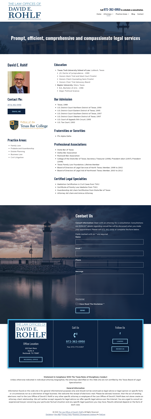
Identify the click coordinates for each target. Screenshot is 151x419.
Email (79, 248)
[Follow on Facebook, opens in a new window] (120, 333)
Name (78, 237)
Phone (78, 260)
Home (99, 14)
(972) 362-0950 (14, 105)
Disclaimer (80, 299)
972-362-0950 (112, 9)
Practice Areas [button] (121, 14)
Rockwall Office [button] (31, 359)
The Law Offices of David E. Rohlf (71, 412)
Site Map (57, 414)
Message (79, 271)
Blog (133, 14)
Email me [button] (16, 111)
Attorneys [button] (107, 14)
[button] (149, 404)
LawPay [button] (120, 341)
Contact (140, 14)
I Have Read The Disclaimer (91, 304)
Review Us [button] (120, 349)
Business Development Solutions (85, 414)
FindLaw (102, 414)
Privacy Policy (67, 414)
